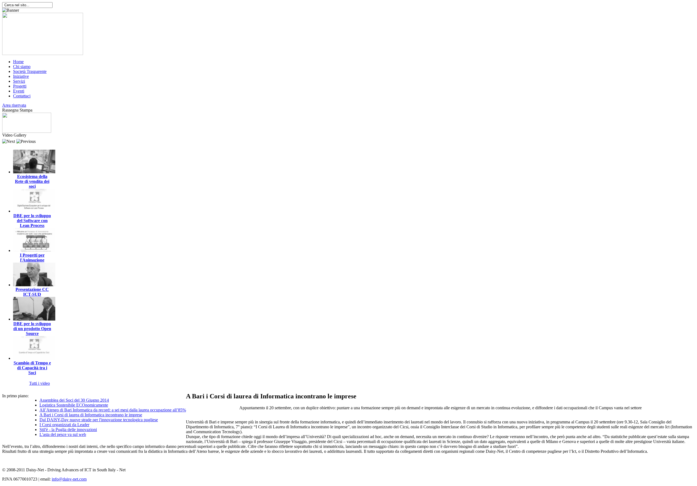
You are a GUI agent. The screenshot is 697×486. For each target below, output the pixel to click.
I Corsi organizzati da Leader (64, 424)
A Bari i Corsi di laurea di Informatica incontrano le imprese (90, 415)
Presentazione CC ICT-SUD (32, 292)
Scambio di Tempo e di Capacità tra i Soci (32, 368)
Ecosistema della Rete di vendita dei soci (32, 181)
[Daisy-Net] (42, 53)
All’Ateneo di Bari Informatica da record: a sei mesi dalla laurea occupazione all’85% (112, 410)
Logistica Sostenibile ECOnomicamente (73, 405)
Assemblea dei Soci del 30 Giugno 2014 (74, 400)
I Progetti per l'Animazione (32, 257)
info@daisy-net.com (69, 479)
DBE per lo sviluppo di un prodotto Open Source (32, 328)
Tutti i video (39, 383)
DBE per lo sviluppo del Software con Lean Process (32, 220)
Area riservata (14, 105)
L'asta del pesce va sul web (62, 434)
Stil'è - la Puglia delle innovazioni (68, 429)
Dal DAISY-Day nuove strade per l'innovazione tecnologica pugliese (98, 419)
